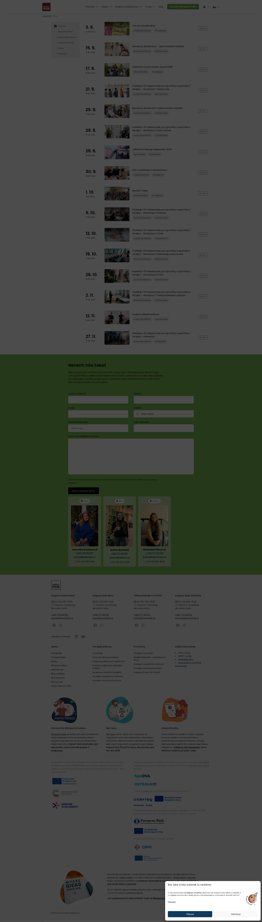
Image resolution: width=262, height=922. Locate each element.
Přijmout (190, 914)
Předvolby (172, 902)
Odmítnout (235, 914)
